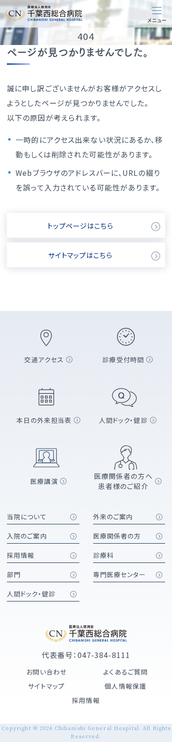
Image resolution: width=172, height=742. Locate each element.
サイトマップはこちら (80, 255)
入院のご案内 (27, 535)
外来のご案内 (113, 516)
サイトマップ (46, 686)
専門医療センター (119, 574)
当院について (27, 516)
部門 (14, 574)
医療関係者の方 (117, 535)
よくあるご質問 (125, 671)
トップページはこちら (80, 225)
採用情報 (20, 555)
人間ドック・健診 (31, 593)
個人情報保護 (125, 686)
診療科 (103, 555)
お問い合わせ (46, 671)
